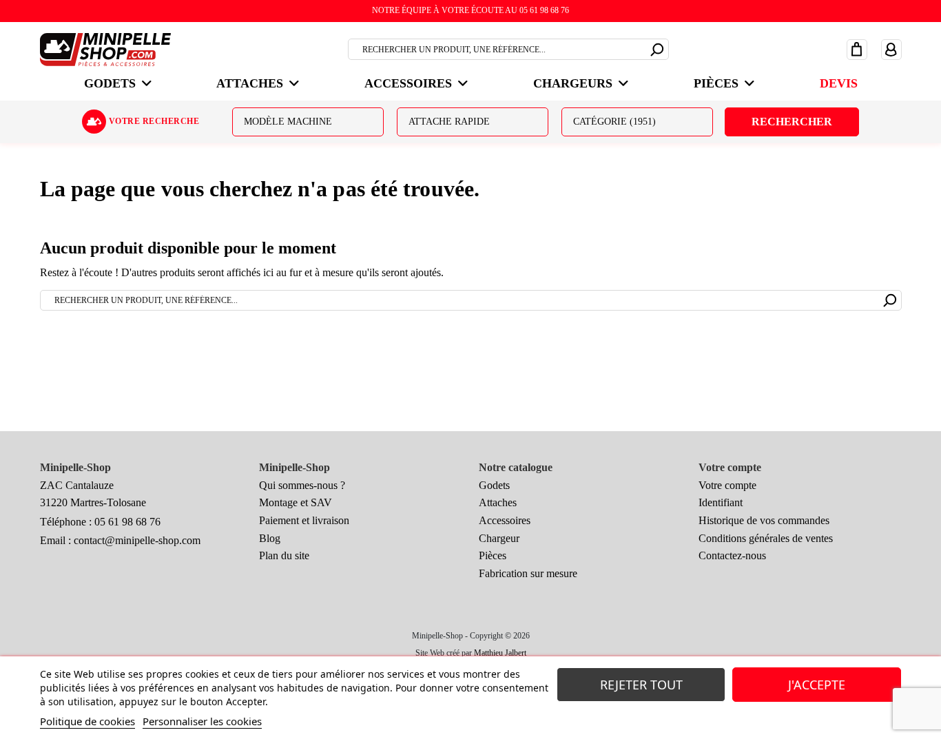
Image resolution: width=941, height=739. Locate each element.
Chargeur (499, 538)
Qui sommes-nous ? (302, 485)
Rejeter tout (641, 684)
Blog (269, 538)
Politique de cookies (87, 721)
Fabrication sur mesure (528, 573)
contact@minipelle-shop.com (137, 540)
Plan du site (284, 555)
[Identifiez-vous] (891, 49)
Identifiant (721, 502)
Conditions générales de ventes (766, 538)
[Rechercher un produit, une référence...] (657, 47)
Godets (494, 485)
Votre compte (727, 485)
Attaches (498, 502)
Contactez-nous (732, 555)
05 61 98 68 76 (127, 522)
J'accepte (816, 684)
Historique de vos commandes (764, 520)
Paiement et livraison (304, 520)
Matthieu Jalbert (500, 653)
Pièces (492, 555)
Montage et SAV (295, 502)
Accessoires (504, 520)
